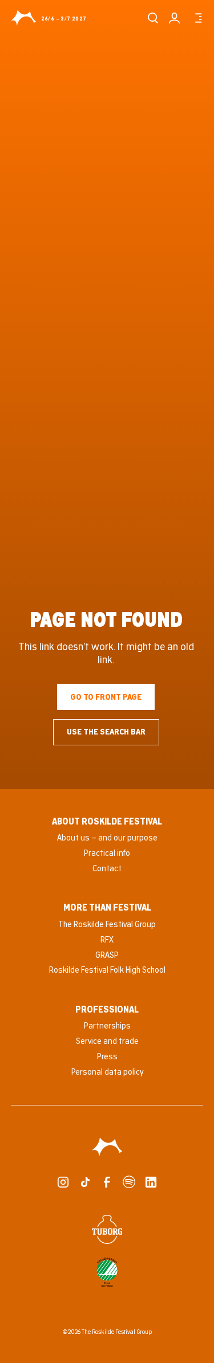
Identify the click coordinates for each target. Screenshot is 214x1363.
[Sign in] (174, 18)
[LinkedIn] (151, 1182)
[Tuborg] (107, 1229)
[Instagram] (63, 1182)
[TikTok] (85, 1182)
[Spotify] (128, 1182)
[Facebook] (107, 1182)
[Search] (152, 18)
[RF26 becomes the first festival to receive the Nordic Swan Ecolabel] (107, 1272)
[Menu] (196, 18)
